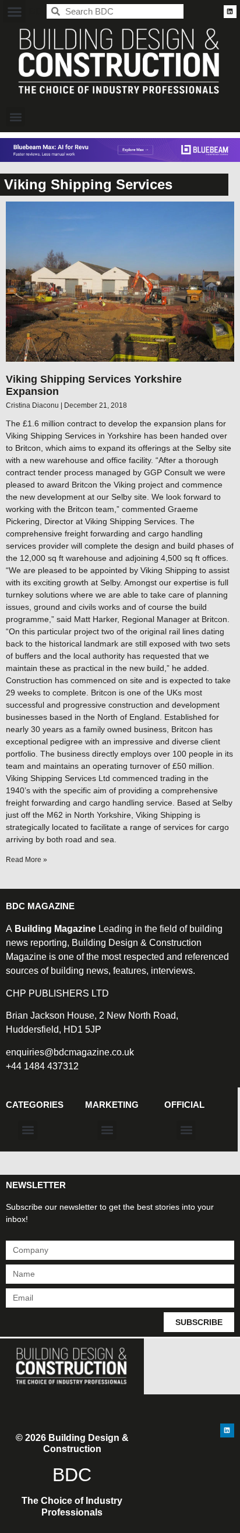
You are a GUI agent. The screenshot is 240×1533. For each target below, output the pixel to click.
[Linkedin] (230, 11)
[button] (14, 11)
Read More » (26, 860)
